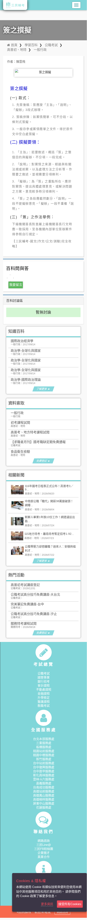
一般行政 (40, 49)
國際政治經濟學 (22, 341)
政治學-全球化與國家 (26, 350)
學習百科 (31, 45)
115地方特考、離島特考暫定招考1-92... (49, 533)
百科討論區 (14, 300)
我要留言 (15, 284)
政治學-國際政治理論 (26, 379)
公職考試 (51, 45)
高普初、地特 (16, 49)
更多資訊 (47, 904)
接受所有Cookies (69, 904)
